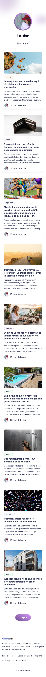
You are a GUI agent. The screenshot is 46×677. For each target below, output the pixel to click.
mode (8, 140)
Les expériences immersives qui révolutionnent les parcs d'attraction (21, 84)
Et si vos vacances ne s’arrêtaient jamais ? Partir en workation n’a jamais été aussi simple (22, 335)
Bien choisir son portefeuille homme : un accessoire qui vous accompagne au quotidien (21, 147)
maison (8, 391)
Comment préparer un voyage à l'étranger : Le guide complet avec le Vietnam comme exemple (22, 273)
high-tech (9, 203)
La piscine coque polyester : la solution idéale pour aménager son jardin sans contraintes (23, 398)
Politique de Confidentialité (16, 660)
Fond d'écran (8, 656)
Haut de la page (24, 670)
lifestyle (9, 328)
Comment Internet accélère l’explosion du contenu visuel (20, 520)
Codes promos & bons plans (30, 656)
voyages (9, 77)
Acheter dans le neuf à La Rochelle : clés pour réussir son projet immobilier (23, 581)
